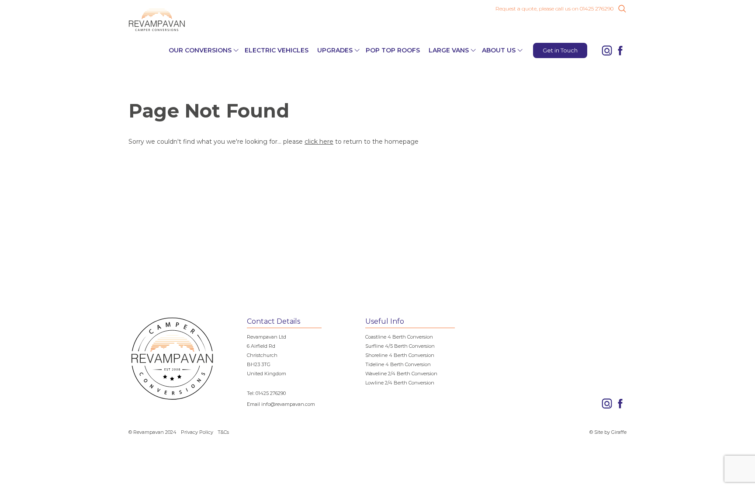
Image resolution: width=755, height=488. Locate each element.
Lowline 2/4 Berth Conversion (399, 383)
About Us (499, 50)
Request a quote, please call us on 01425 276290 (554, 9)
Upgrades (335, 50)
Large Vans (449, 50)
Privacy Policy (197, 432)
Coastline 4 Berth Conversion (399, 337)
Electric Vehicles (276, 50)
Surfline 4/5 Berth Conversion (400, 346)
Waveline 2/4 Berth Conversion (401, 373)
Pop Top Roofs (393, 50)
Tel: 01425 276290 (266, 393)
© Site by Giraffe (608, 432)
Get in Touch (560, 50)
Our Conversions (200, 50)
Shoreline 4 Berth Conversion (399, 355)
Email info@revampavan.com (281, 404)
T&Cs (223, 432)
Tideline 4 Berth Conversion (398, 364)
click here (319, 141)
